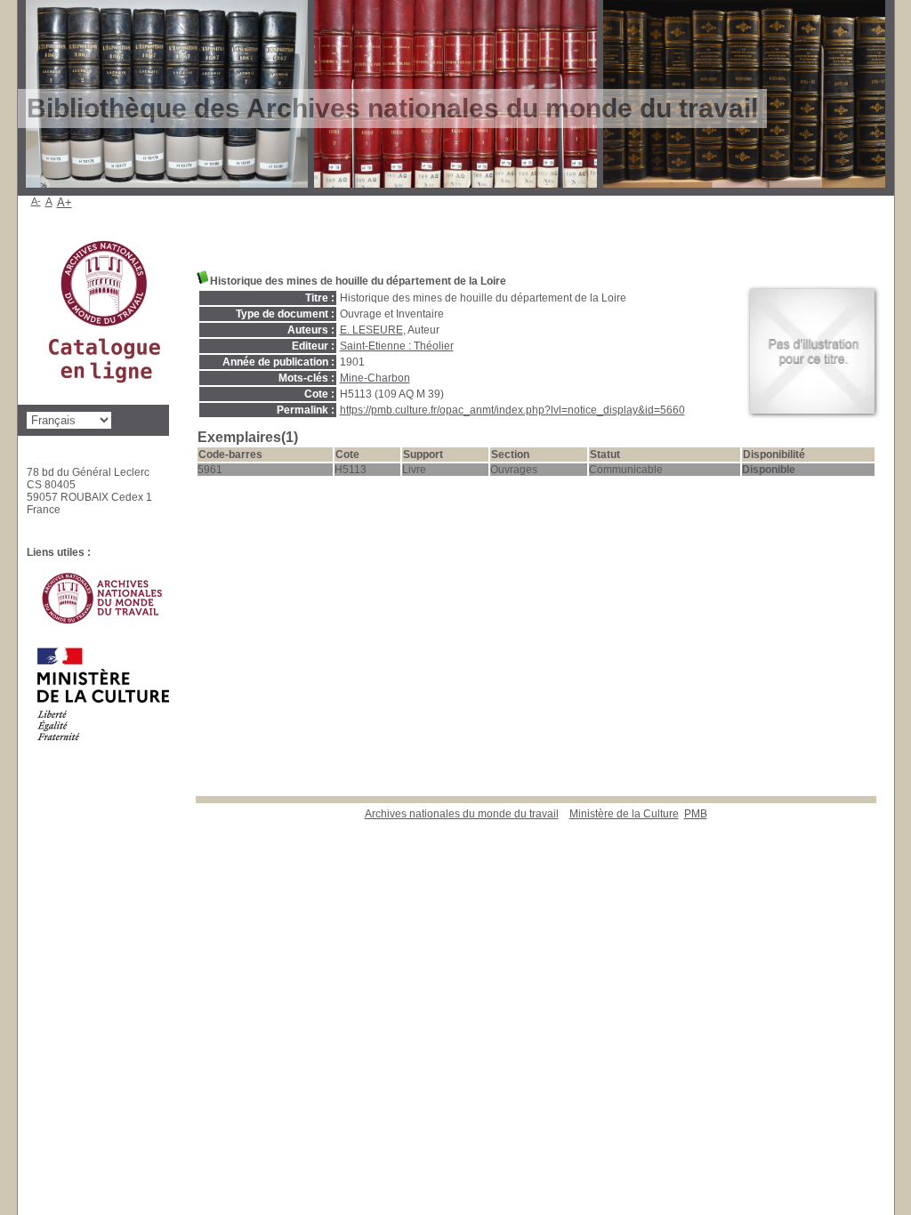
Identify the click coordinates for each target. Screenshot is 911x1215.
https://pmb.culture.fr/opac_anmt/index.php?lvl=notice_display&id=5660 (512, 410)
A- (36, 201)
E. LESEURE (371, 330)
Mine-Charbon (375, 378)
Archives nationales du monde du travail (462, 814)
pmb (695, 814)
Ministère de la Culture (624, 814)
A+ (64, 202)
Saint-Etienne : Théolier (397, 346)
